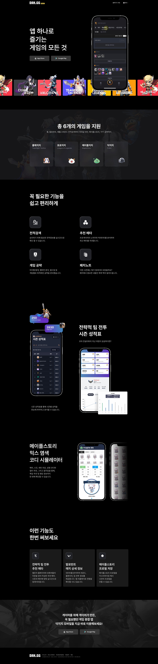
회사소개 (44, 654)
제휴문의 (67, 654)
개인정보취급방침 (60, 654)
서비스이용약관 (51, 654)
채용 (72, 654)
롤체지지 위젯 (116, 2)
